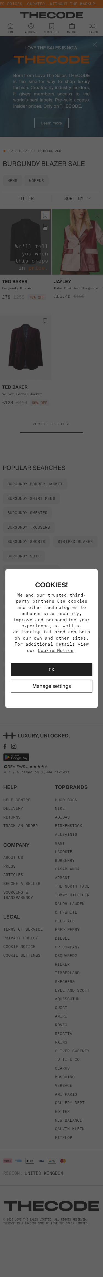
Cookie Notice (56, 650)
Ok (51, 669)
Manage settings (51, 686)
